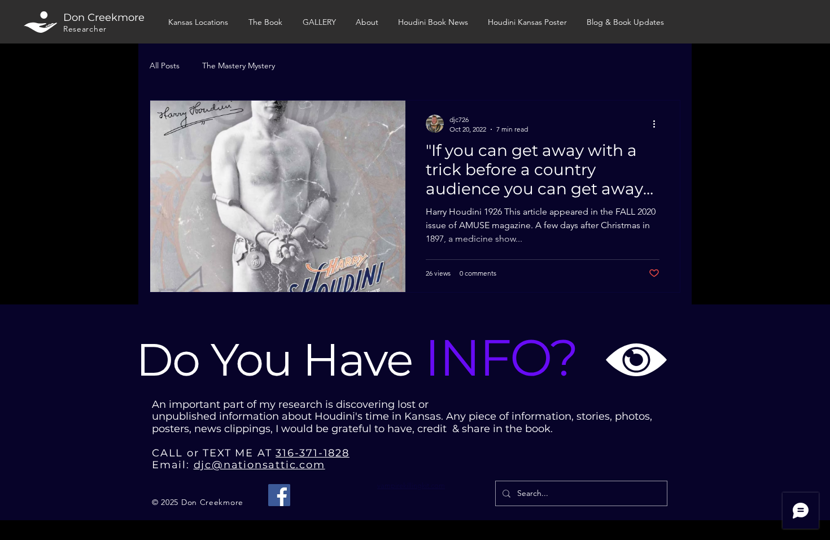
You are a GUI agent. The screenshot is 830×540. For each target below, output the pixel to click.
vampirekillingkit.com (411, 485)
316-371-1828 (313, 453)
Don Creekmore (104, 17)
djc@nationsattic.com (259, 465)
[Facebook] (279, 495)
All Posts (165, 65)
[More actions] (658, 123)
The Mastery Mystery (238, 65)
